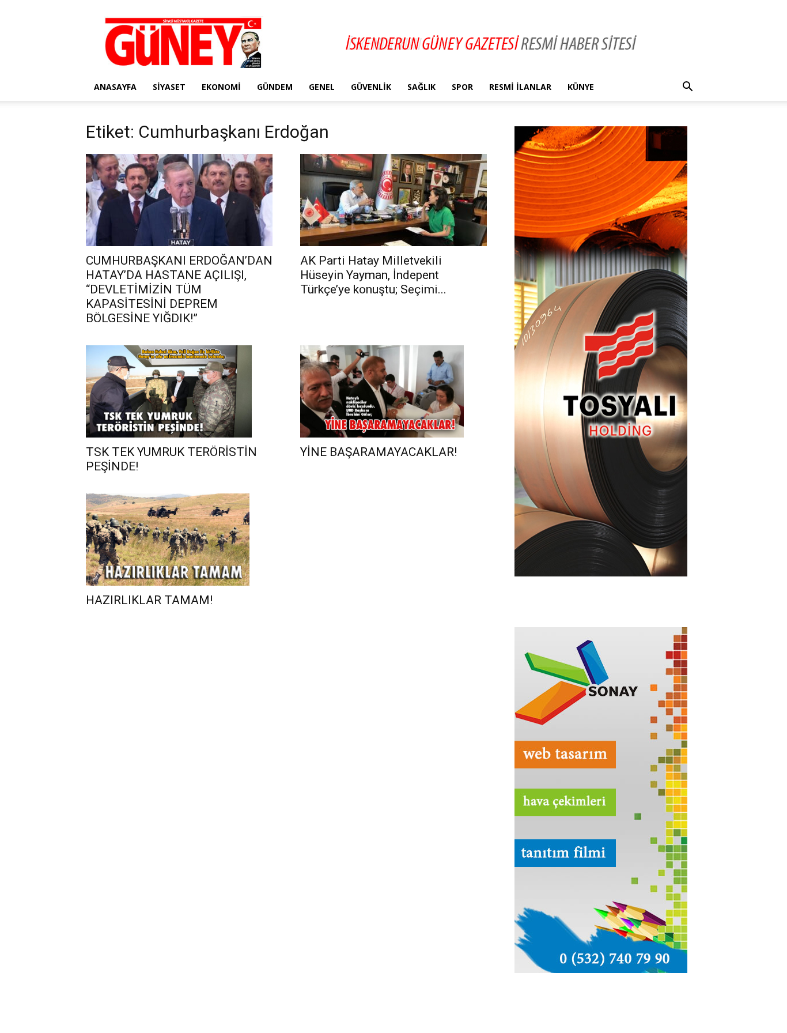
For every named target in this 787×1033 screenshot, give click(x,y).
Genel (322, 86)
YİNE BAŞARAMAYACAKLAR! (378, 452)
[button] (687, 87)
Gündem (275, 86)
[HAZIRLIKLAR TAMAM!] (179, 539)
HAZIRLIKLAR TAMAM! (149, 600)
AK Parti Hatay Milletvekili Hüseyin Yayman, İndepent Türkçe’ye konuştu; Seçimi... (373, 275)
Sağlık (421, 86)
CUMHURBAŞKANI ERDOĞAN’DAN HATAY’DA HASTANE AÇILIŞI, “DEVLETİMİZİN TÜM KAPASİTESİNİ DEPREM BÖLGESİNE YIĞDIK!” (179, 289)
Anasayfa (115, 86)
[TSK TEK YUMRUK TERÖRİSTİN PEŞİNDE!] (179, 391)
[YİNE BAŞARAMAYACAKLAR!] (393, 391)
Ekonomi (221, 86)
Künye (580, 86)
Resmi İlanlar (520, 86)
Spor (462, 86)
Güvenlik (371, 86)
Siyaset (169, 86)
